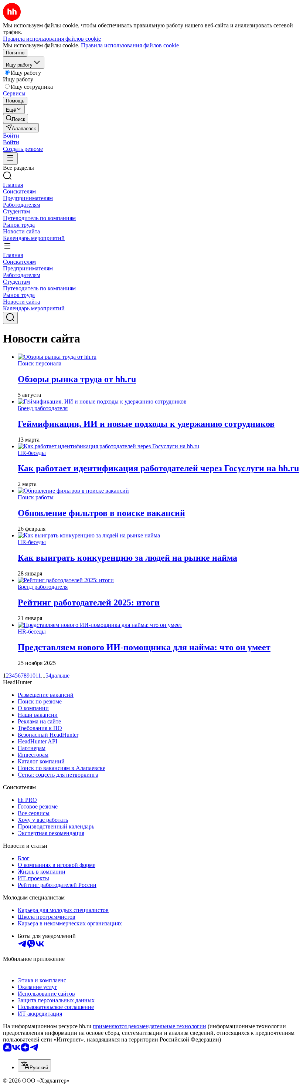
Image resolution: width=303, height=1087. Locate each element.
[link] (15, 118)
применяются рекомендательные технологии (149, 1026)
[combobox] (34, 1065)
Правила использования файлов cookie (130, 45)
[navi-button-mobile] (10, 158)
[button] (11, 135)
